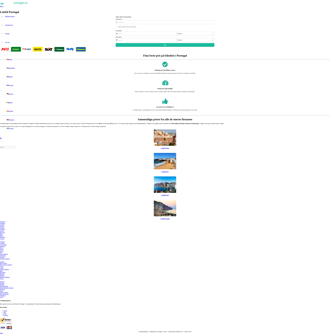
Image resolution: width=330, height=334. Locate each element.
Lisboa (2, 268)
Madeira (2, 275)
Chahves (2, 241)
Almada (2, 228)
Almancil (2, 229)
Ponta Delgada (4, 286)
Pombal (2, 284)
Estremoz (2, 246)
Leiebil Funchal (165, 219)
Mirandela (3, 272)
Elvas (1, 248)
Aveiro (2, 231)
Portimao (2, 289)
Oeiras (2, 278)
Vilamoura (3, 295)
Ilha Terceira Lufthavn (6, 265)
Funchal (2, 257)
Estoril (2, 249)
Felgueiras (3, 255)
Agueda (2, 225)
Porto (1, 291)
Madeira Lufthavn (5, 277)
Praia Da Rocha (4, 294)
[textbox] (165, 22)
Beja (1, 234)
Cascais (2, 238)
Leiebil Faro (165, 171)
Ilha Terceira (3, 263)
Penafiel (2, 281)
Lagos (1, 266)
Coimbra (2, 243)
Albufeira (2, 221)
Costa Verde (3, 245)
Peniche (2, 283)
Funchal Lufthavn (5, 258)
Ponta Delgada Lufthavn (6, 288)
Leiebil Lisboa (165, 148)
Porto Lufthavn (4, 292)
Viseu (1, 297)
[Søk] (1, 138)
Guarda (2, 261)
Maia (1, 271)
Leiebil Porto (165, 195)
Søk (165, 45)
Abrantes (2, 223)
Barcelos (2, 232)
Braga (1, 235)
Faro (1, 252)
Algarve (2, 226)
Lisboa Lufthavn (4, 269)
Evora (1, 251)
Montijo (2, 274)
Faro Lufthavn (4, 254)
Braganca (2, 237)
